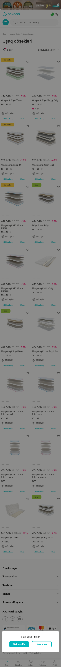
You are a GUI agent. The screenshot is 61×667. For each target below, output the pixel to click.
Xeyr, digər (42, 644)
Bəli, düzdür (19, 644)
